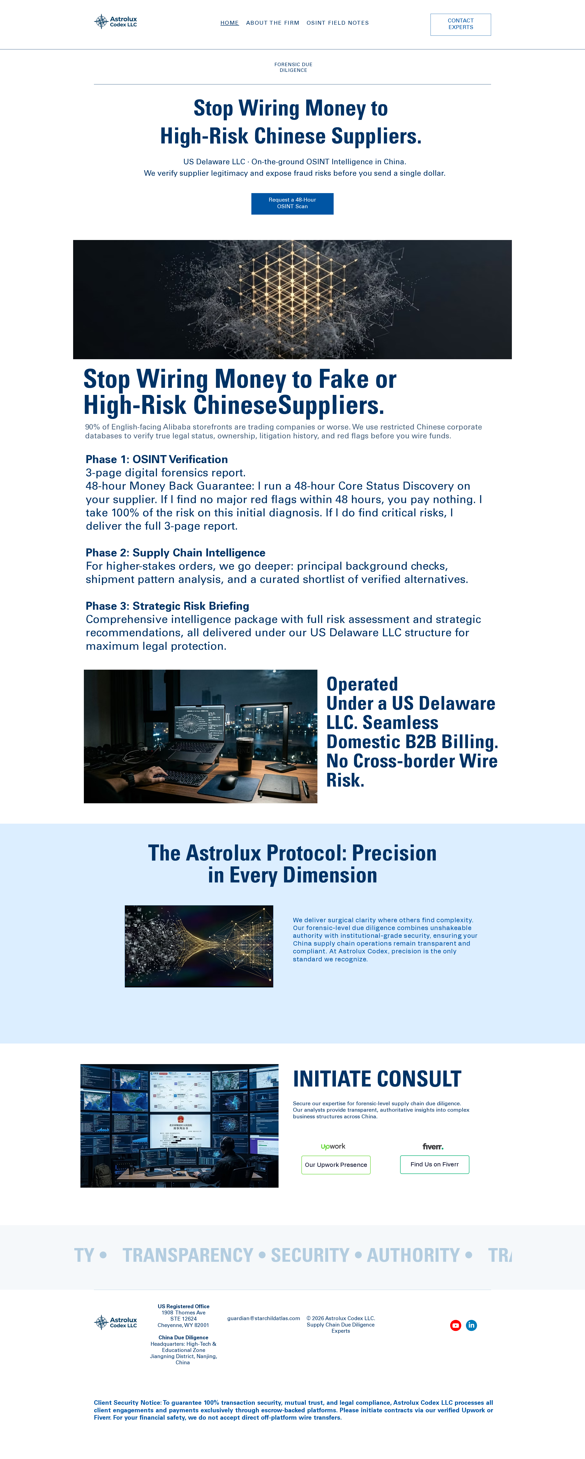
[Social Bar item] (455, 1325)
